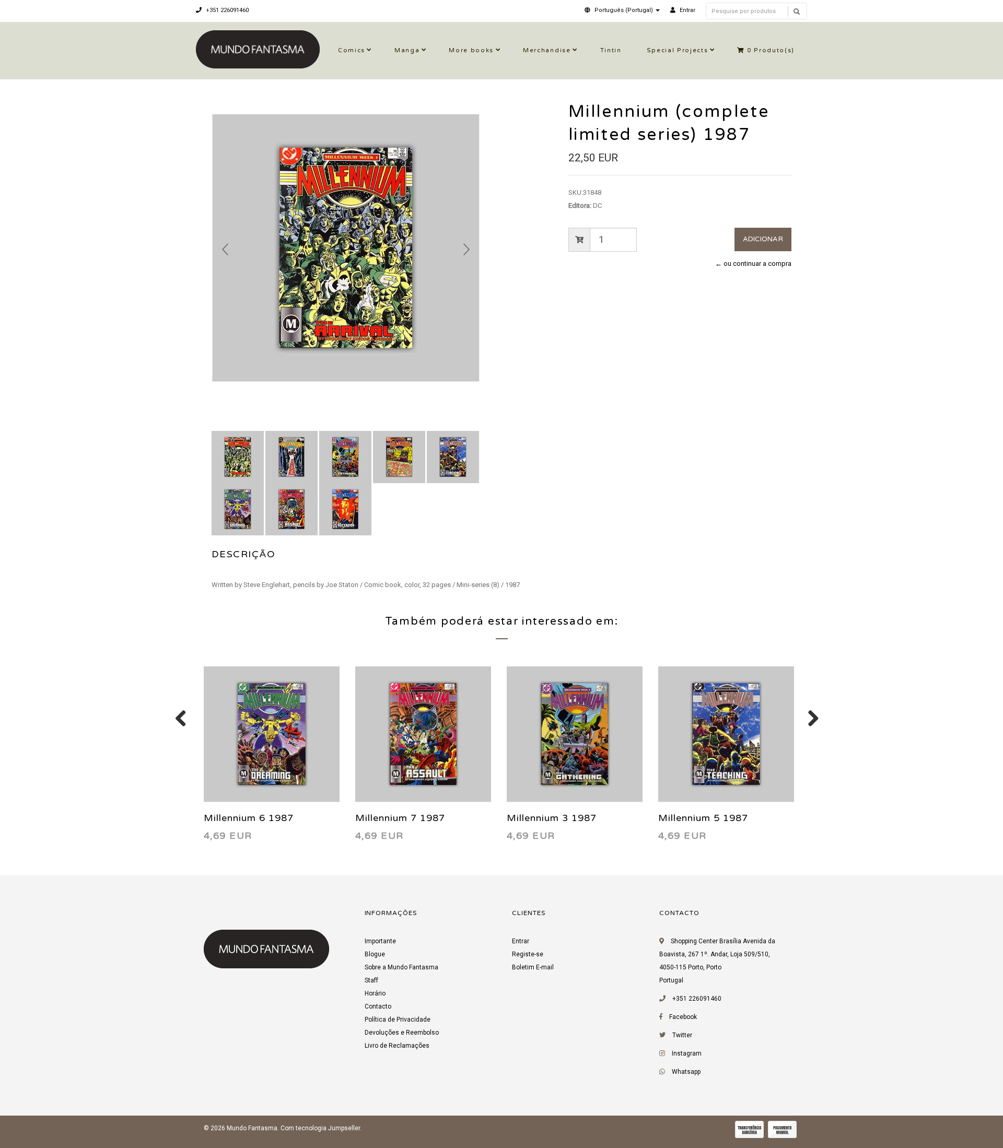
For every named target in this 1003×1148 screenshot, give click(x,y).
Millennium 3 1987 (552, 818)
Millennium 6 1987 (249, 818)
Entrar (520, 941)
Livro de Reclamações (397, 1045)
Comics (351, 50)
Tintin (611, 50)
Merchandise (546, 50)
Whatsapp (686, 1071)
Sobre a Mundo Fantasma (401, 967)
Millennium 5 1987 (703, 818)
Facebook (683, 1017)
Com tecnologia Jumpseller (320, 1128)
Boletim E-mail (533, 967)
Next (466, 249)
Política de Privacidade (397, 1019)
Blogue (375, 954)
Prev (225, 249)
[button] (622, 10)
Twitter (682, 1035)
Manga (406, 50)
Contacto (378, 1006)
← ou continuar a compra (753, 263)
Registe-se (527, 954)
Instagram (687, 1053)
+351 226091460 (226, 10)
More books (471, 50)
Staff (371, 980)
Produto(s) (771, 50)
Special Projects (677, 50)
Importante (380, 941)
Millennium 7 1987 (400, 818)
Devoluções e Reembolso (402, 1032)
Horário (375, 993)
